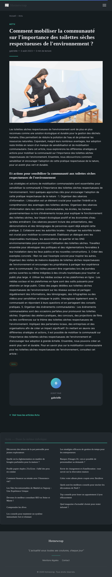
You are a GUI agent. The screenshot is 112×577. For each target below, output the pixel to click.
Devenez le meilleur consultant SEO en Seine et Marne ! (28, 499)
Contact (66, 560)
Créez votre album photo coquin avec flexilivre (81, 478)
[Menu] (104, 5)
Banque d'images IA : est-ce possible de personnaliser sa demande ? (78, 460)
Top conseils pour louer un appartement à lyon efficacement (81, 496)
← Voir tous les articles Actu (24, 415)
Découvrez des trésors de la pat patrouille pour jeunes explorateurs (28, 450)
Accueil (12, 16)
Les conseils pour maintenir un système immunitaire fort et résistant (24, 515)
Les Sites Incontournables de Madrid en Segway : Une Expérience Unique (29, 489)
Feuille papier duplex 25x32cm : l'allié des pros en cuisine (28, 470)
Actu (21, 16)
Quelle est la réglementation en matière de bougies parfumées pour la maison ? (26, 460)
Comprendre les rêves (16, 507)
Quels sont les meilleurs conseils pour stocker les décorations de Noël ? (82, 486)
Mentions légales (50, 560)
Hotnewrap (16, 5)
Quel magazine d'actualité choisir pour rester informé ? (80, 505)
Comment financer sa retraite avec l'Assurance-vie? (28, 479)
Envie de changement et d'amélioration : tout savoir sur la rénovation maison (80, 470)
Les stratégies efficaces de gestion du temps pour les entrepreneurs (82, 450)
